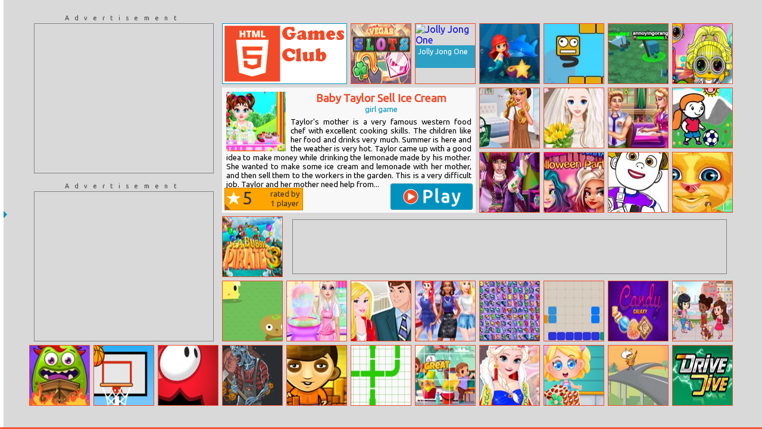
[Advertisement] (124, 98)
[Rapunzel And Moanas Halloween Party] (574, 182)
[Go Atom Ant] (638, 375)
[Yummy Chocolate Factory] (574, 375)
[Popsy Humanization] (702, 53)
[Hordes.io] (638, 53)
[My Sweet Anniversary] (381, 311)
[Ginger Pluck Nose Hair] (702, 182)
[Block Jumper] (574, 53)
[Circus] (59, 375)
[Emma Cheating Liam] (638, 118)
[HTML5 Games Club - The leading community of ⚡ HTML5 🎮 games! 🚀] (284, 54)
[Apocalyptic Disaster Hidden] (252, 375)
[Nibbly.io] (252, 311)
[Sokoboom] (316, 375)
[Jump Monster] (188, 375)
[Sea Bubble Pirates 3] (252, 246)
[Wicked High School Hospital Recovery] (509, 182)
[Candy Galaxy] (638, 311)
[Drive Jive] (702, 375)
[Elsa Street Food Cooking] (316, 311)
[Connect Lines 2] (381, 375)
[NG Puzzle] (445, 375)
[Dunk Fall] (123, 375)
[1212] (574, 311)
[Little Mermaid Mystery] (509, 53)
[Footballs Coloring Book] (702, 118)
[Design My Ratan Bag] (509, 118)
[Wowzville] (702, 311)
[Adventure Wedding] (574, 118)
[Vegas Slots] (381, 53)
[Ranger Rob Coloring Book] (638, 182)
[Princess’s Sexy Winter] (445, 311)
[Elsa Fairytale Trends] (509, 375)
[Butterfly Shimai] (509, 311)
